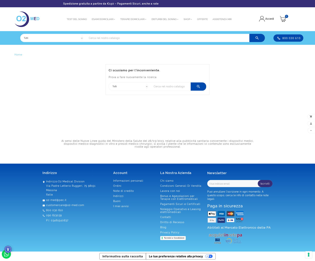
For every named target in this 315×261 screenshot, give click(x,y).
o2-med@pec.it (56, 200)
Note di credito (123, 190)
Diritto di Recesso (172, 222)
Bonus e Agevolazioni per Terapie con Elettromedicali (179, 197)
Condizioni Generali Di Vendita (180, 185)
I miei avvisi (121, 206)
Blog (163, 227)
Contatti (165, 217)
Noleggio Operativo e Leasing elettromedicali (180, 210)
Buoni (117, 201)
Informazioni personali (128, 180)
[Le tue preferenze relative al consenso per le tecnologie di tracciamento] (308, 254)
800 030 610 (291, 38)
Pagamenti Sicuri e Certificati (180, 204)
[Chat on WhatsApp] (6, 257)
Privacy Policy (170, 232)
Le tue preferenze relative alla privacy (176, 256)
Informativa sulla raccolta (122, 256)
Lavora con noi (170, 190)
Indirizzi (118, 196)
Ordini (117, 185)
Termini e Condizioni (174, 238)
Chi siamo (167, 180)
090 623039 (54, 215)
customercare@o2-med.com (65, 205)
